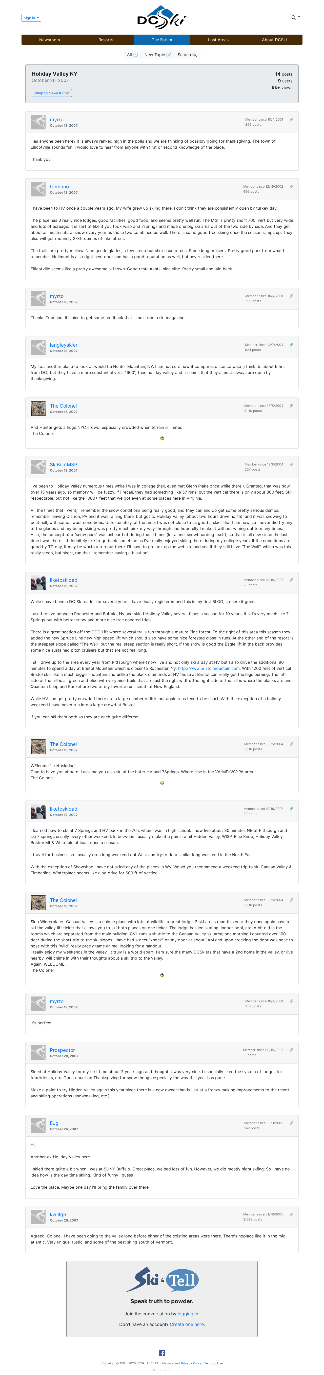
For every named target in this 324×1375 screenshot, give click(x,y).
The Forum (162, 39)
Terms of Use (213, 1363)
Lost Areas (218, 39)
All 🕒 (132, 54)
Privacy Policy (191, 1363)
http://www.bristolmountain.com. (209, 668)
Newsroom (49, 39)
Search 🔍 (187, 54)
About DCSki (274, 39)
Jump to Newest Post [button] (52, 93)
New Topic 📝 (158, 54)
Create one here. (187, 1324)
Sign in (30, 18)
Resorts (105, 39)
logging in (188, 1313)
